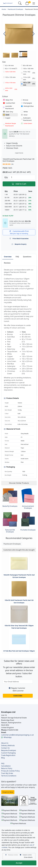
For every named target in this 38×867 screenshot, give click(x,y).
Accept (19, 862)
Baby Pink (9, 100)
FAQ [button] (17, 257)
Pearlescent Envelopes (15, 9)
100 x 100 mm (28, 68)
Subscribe (17, 696)
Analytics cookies (27, 855)
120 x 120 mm (10, 72)
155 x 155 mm (10, 77)
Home (4, 9)
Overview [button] (8, 257)
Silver (26, 115)
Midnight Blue (29, 106)
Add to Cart (21, 183)
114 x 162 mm (29, 73)
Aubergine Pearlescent (27, 119)
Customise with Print (19, 232)
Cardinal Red (10, 103)
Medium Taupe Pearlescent (10, 124)
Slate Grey (9, 112)
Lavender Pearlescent (9, 107)
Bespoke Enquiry (20, 244)
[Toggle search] (20, 3)
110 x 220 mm (29, 78)
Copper (7, 118)
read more (19, 153)
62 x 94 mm (9, 65)
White (26, 112)
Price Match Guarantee (20, 238)
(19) (12, 164)
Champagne (27, 103)
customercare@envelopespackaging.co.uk (17, 735)
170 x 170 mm (10, 83)
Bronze (25, 100)
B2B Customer (18, 691)
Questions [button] (27, 257)
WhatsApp (8, 737)
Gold (7, 115)
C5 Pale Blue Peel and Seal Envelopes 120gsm (19, 651)
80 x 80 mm (27, 65)
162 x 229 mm (29, 84)
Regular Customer (18, 688)
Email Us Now (8, 792)
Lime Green (28, 123)
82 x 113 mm (11, 68)
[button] (33, 3)
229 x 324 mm (11, 89)
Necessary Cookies (13, 855)
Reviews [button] (7, 263)
